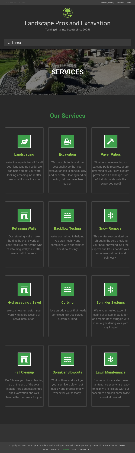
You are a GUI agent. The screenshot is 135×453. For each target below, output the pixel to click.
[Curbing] (67, 289)
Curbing (67, 302)
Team (73, 449)
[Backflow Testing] (67, 215)
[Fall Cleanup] (24, 359)
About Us (55, 449)
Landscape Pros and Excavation (68, 23)
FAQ (90, 449)
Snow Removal (110, 228)
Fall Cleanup (24, 372)
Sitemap (120, 2)
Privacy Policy (107, 2)
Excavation (67, 154)
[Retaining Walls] (24, 215)
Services (65, 449)
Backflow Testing (67, 228)
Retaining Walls (24, 228)
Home (45, 449)
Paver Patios (111, 154)
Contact (82, 449)
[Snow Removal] (110, 215)
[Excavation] (67, 141)
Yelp (129, 2)
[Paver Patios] (110, 141)
